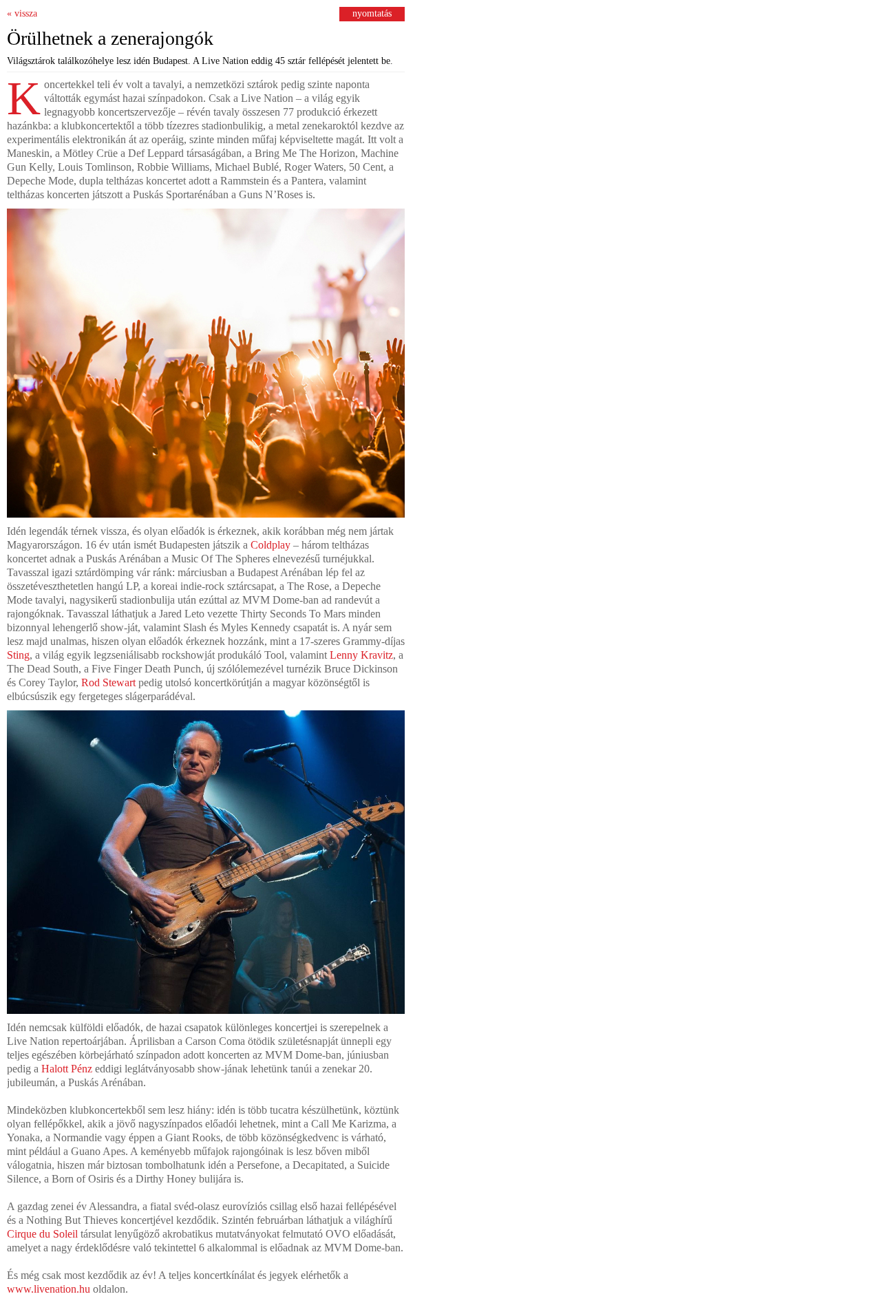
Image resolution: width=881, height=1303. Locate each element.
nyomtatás (372, 13)
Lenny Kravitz (361, 655)
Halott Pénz (66, 1068)
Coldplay (270, 545)
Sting (18, 655)
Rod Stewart (108, 682)
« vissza (22, 13)
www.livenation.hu (48, 1289)
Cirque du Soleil (42, 1234)
